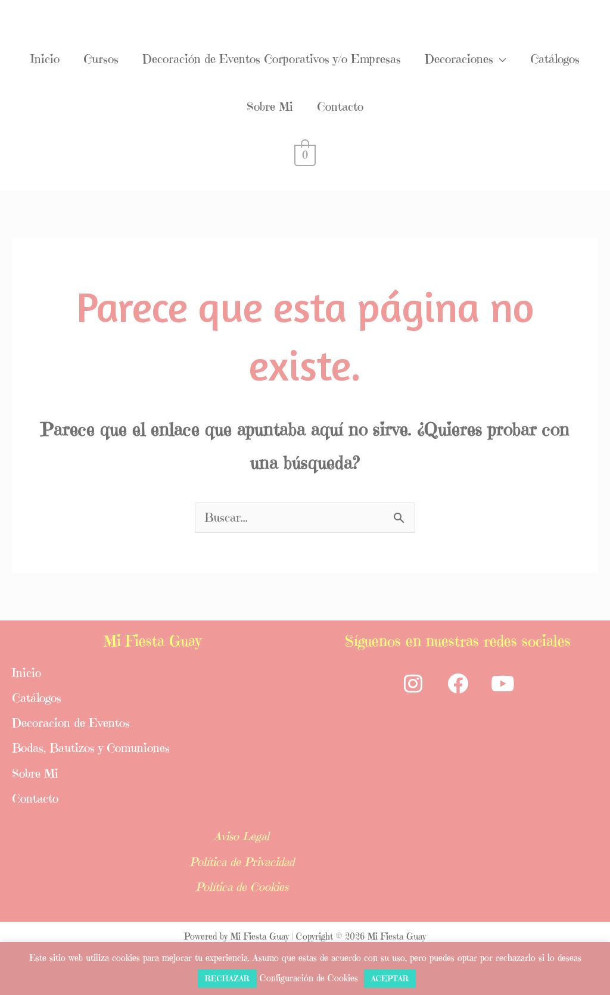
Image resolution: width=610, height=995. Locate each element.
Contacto (340, 106)
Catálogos (555, 59)
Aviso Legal (241, 836)
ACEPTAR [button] (390, 979)
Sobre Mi (270, 106)
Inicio (45, 59)
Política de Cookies (241, 887)
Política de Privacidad (241, 862)
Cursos (101, 59)
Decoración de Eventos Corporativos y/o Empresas (271, 59)
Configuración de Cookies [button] (309, 978)
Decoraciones (459, 59)
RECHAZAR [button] (227, 979)
